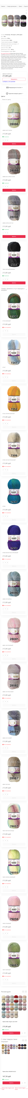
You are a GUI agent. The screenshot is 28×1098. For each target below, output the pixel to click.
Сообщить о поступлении (9, 81)
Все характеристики (5, 53)
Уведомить (14, 79)
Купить (14, 144)
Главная (3, 6)
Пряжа (20, 6)
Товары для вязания (12, 6)
